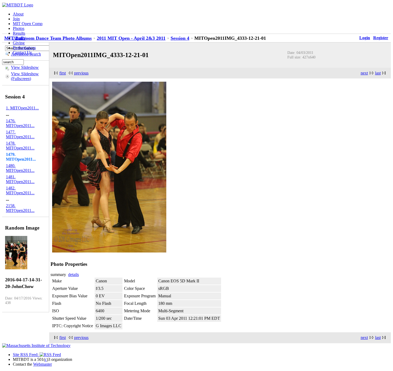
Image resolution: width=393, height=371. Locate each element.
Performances (24, 47)
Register (380, 37)
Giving (19, 43)
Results (19, 33)
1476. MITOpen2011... (20, 123)
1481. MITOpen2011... (20, 179)
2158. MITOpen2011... (20, 208)
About (18, 14)
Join (16, 19)
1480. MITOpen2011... (20, 168)
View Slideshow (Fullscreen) (25, 76)
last (378, 73)
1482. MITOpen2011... (20, 190)
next (364, 73)
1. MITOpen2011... (22, 108)
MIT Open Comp (28, 23)
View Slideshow (25, 67)
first (62, 73)
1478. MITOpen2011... (20, 145)
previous (81, 73)
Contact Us (22, 52)
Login (364, 37)
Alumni (19, 38)
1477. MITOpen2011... (20, 134)
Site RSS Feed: (26, 354)
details (73, 274)
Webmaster (42, 364)
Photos (18, 28)
